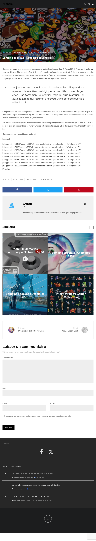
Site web (52, 403)
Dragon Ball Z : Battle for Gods (31, 329)
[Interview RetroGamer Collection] (71, 294)
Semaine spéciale (20, 52)
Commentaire (7, 358)
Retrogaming (32, 179)
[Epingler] (79, 189)
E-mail (5, 403)
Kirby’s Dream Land (70, 329)
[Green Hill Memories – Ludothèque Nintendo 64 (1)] (25, 253)
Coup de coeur (18, 179)
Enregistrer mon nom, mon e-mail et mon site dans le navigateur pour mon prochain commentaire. (39, 416)
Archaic (7, 4)
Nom (4, 388)
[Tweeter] (48, 189)
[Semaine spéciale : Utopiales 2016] (25, 294)
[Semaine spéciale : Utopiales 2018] (71, 253)
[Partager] (17, 189)
